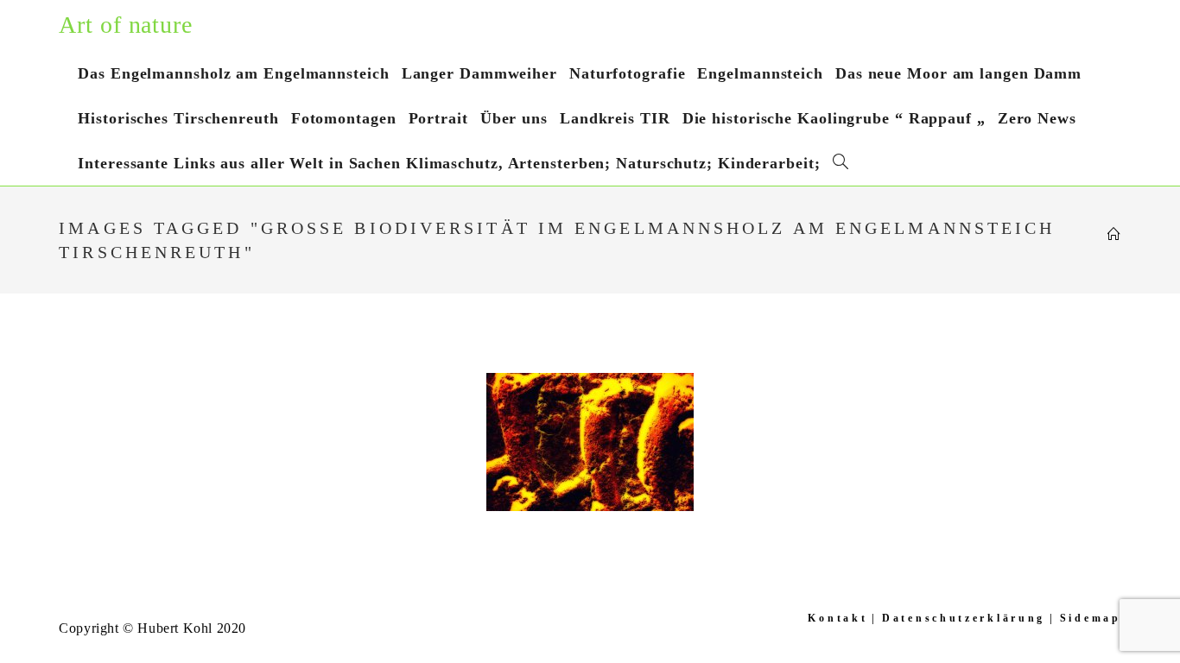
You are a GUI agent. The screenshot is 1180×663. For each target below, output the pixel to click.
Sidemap (1090, 618)
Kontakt (837, 618)
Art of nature (126, 24)
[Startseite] (1114, 235)
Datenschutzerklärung (963, 618)
